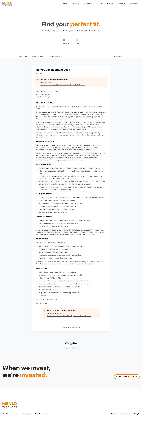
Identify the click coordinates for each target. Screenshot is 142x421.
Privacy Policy (27, 414)
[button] (89, 4)
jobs (23, 56)
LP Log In (136, 414)
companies (38, 56)
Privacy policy (66, 348)
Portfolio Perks (125, 414)
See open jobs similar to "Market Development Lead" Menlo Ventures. (62, 85)
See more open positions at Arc (71, 327)
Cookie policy (75, 348)
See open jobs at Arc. (47, 82)
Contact (17, 414)
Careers (114, 414)
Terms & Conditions (41, 414)
